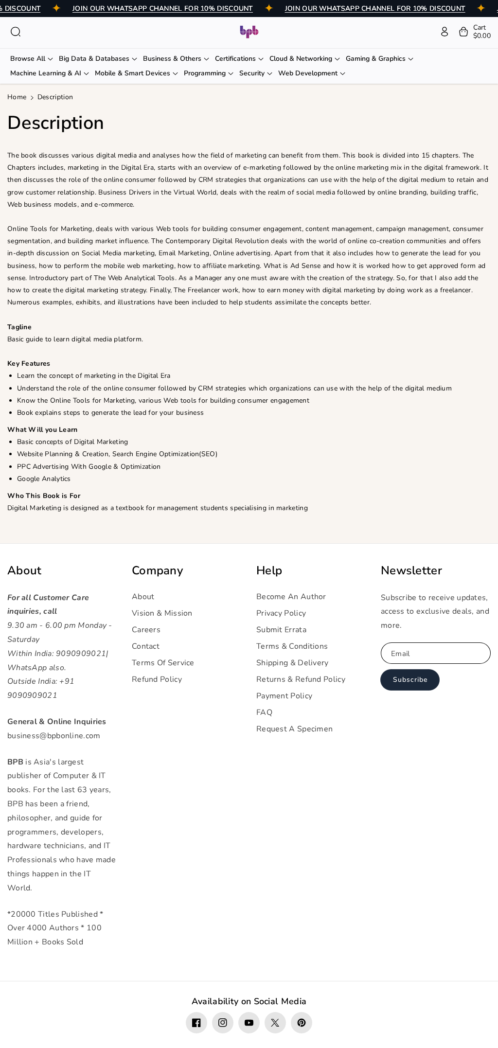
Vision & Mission (162, 613)
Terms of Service (163, 662)
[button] (15, 31)
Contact (146, 646)
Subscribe (410, 679)
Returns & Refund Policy (300, 679)
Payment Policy (284, 696)
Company (157, 570)
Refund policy (157, 679)
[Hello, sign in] (444, 31)
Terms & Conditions (292, 646)
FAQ (264, 712)
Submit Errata (281, 629)
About (24, 570)
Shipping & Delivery (292, 662)
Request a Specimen (294, 729)
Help (269, 570)
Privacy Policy (281, 613)
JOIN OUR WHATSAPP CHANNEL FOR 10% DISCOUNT (162, 8)
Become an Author (291, 596)
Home (16, 97)
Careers (146, 629)
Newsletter (411, 570)
